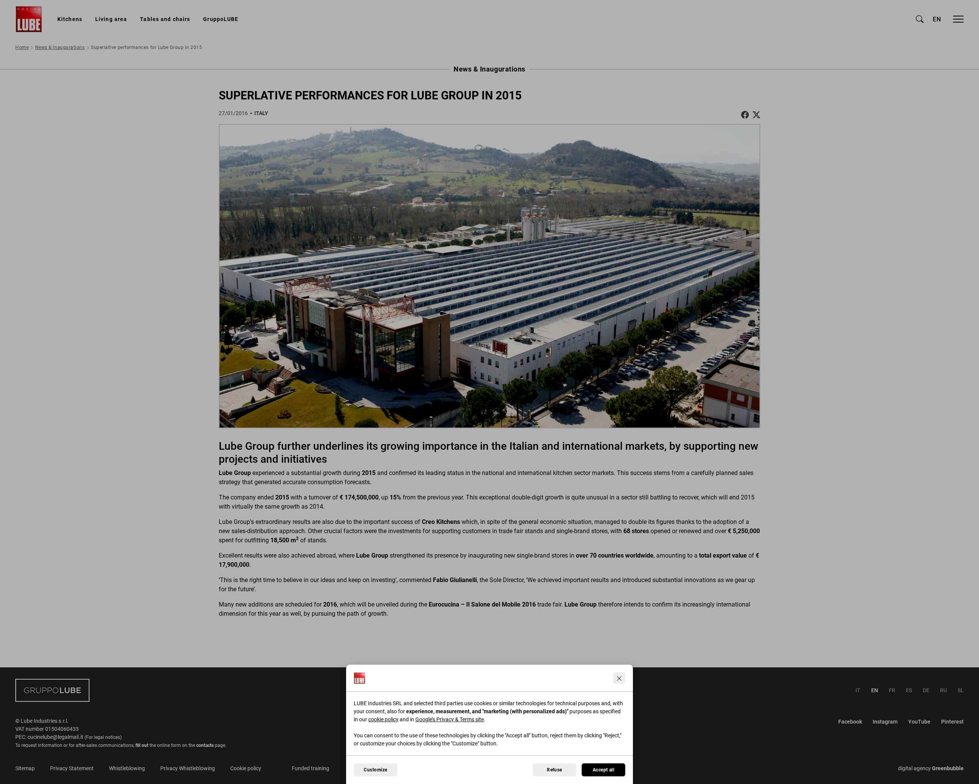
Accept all (604, 770)
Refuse (554, 770)
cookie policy (383, 719)
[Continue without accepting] (619, 678)
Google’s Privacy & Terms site (449, 719)
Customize (375, 770)
